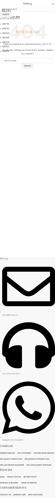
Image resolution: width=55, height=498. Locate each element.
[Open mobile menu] (3, 3)
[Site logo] (27, 3)
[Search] (50, 3)
